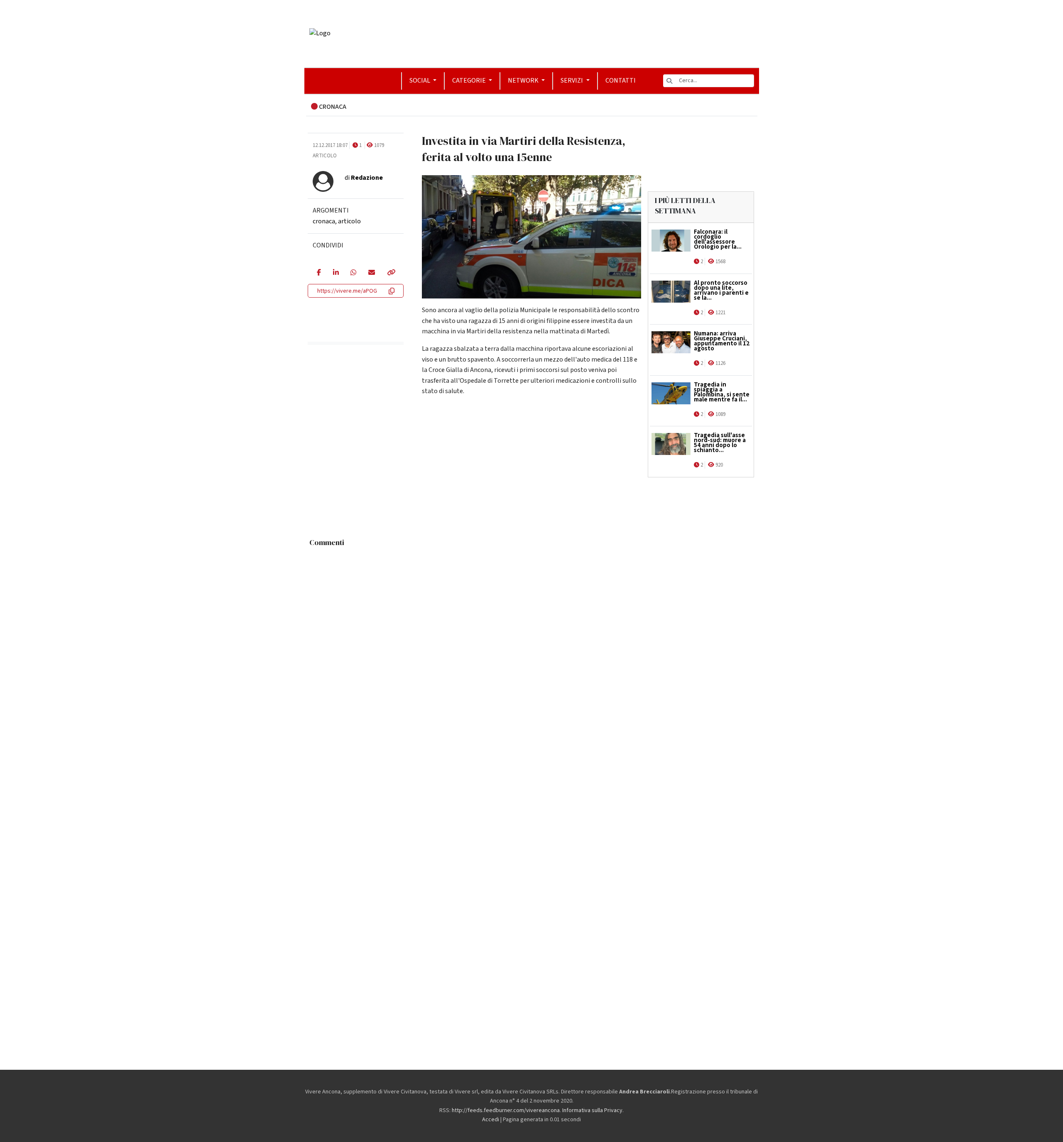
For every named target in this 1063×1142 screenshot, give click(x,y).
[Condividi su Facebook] (319, 273)
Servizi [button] (572, 80)
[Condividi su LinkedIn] (336, 273)
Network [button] (524, 80)
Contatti (620, 80)
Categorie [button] (469, 80)
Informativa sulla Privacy (592, 1110)
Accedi (490, 1119)
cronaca (324, 221)
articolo (349, 221)
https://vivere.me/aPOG (347, 291)
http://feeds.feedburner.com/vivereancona (506, 1110)
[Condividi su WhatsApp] (353, 273)
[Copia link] (391, 273)
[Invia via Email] (371, 273)
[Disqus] (531, 654)
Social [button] (420, 80)
